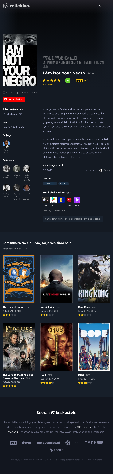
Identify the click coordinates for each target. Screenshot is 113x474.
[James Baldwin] (6, 173)
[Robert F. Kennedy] (16, 192)
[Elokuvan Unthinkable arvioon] (56, 286)
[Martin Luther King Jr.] (26, 173)
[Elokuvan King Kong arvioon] (94, 286)
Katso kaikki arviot (12, 249)
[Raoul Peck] (6, 147)
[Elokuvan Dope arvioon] (94, 354)
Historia (63, 184)
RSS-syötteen (84, 427)
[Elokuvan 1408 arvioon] (56, 354)
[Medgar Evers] (6, 192)
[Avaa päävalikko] (108, 5)
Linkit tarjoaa (48, 211)
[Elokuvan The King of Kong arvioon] (19, 286)
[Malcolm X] (16, 173)
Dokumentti (50, 184)
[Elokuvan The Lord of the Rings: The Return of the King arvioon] (19, 355)
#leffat (12, 432)
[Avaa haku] (101, 5)
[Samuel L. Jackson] (26, 192)
